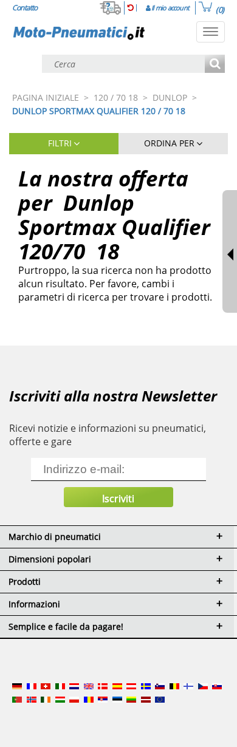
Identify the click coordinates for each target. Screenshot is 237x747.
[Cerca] (215, 65)
